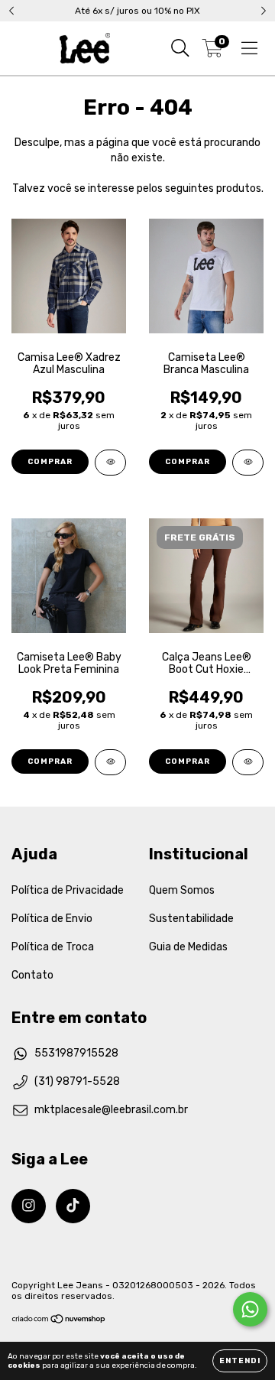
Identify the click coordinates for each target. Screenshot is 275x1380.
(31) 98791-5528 (77, 1081)
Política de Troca (52, 946)
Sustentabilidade (191, 918)
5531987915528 (76, 1053)
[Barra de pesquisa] (180, 48)
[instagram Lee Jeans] (28, 1206)
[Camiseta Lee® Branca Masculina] (248, 463)
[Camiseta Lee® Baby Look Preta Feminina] (110, 762)
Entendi (239, 1360)
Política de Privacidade (67, 890)
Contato (32, 975)
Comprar (50, 461)
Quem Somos (182, 890)
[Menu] (249, 48)
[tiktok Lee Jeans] (73, 1206)
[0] (213, 52)
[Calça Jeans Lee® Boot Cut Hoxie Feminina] (248, 762)
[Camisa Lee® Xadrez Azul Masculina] (110, 463)
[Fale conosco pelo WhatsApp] (250, 1309)
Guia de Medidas (188, 946)
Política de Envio (51, 918)
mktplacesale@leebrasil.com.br (111, 1109)
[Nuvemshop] (59, 1321)
